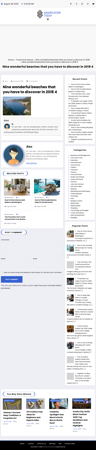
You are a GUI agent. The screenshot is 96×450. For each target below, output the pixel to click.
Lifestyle (74, 189)
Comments (5, 240)
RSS (60, 446)
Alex (6, 81)
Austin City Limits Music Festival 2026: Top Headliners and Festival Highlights (58, 418)
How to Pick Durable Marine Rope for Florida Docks (45, 201)
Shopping (74, 208)
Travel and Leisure (77, 213)
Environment (75, 165)
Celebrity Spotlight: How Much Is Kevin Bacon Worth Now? (34, 417)
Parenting (74, 196)
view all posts (31, 163)
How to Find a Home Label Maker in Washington (15, 201)
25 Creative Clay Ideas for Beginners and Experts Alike (11, 415)
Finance (73, 172)
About (22, 446)
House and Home (77, 179)
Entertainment (76, 162)
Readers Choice (76, 201)
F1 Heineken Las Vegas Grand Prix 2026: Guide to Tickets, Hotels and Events (80, 103)
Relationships (75, 206)
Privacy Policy (70, 446)
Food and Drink (76, 174)
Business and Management (80, 155)
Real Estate (75, 203)
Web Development (78, 215)
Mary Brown (10, 197)
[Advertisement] (48, 38)
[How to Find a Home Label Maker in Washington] (17, 187)
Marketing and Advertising (80, 191)
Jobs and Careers (77, 184)
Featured (74, 170)
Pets (72, 198)
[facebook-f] (71, 4)
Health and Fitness (77, 177)
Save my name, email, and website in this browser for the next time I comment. (33, 272)
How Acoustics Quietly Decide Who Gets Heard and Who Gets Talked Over (80, 134)
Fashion (73, 167)
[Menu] (48, 19)
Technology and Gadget (79, 210)
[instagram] (88, 4)
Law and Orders (76, 186)
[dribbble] (82, 4)
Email (35, 259)
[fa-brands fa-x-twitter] (76, 4)
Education (74, 160)
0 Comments (33, 81)
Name (3, 259)
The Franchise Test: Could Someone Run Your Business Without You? (16, 218)
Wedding (74, 218)
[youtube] (93, 4)
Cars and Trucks (77, 158)
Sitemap (52, 446)
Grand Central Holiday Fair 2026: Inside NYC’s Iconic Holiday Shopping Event (80, 122)
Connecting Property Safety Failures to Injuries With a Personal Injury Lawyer (80, 115)
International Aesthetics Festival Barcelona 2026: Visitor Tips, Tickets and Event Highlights (81, 420)
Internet (74, 182)
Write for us (41, 446)
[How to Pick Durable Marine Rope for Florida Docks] (47, 187)
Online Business (76, 194)
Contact (31, 446)
